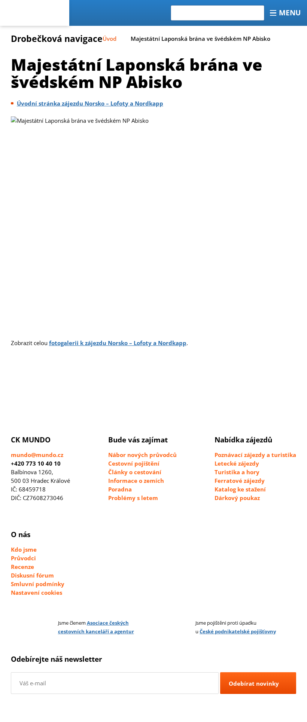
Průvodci (23, 558)
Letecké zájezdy (237, 463)
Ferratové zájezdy (240, 480)
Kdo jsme (24, 549)
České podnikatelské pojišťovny (238, 631)
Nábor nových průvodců (142, 455)
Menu (290, 13)
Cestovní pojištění (133, 463)
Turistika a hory (237, 472)
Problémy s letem (133, 498)
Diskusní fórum (32, 575)
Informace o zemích (136, 480)
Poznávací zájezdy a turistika (255, 455)
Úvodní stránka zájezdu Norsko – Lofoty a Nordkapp (90, 103)
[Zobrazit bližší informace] (42, 627)
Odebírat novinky (254, 683)
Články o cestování (134, 472)
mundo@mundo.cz (37, 455)
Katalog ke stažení (240, 489)
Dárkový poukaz (237, 498)
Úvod (109, 38)
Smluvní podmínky (37, 584)
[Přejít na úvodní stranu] (34, 13)
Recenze (22, 566)
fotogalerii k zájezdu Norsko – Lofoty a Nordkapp (117, 343)
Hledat (184, 9)
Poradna (120, 489)
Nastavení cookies (36, 592)
